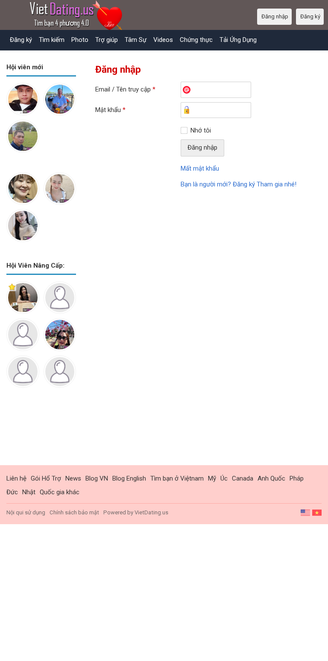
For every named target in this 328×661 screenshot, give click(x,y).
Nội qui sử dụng (25, 512)
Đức (12, 492)
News (73, 478)
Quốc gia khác (59, 492)
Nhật (28, 492)
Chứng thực (196, 40)
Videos (163, 40)
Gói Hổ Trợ (46, 478)
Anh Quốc (271, 478)
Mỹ (212, 478)
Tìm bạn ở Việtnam (177, 478)
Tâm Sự (135, 40)
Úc (224, 478)
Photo (79, 40)
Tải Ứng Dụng (238, 40)
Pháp (297, 478)
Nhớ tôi (200, 130)
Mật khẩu (110, 110)
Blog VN (96, 478)
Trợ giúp (106, 40)
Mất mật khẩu (200, 168)
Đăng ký (21, 40)
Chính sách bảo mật (74, 512)
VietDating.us (151, 512)
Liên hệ (16, 478)
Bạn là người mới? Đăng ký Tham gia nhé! (238, 184)
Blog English (129, 478)
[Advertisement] (41, 433)
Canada (242, 478)
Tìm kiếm (51, 40)
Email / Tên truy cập (125, 89)
